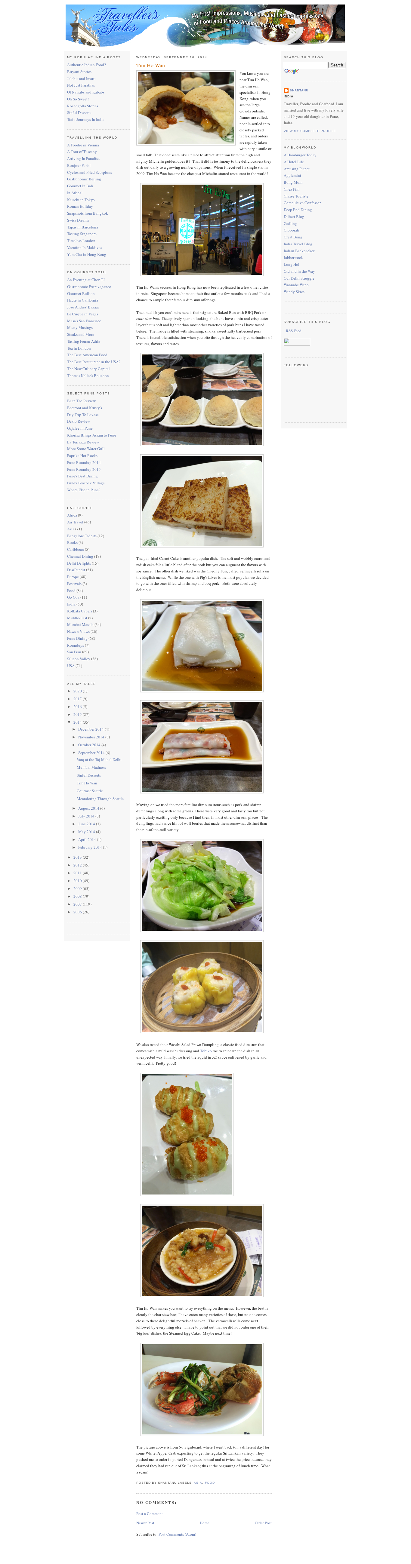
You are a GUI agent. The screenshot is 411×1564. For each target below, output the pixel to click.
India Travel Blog (298, 244)
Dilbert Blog (294, 216)
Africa (72, 515)
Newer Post (145, 1523)
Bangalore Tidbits (82, 535)
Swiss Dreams (78, 220)
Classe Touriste (296, 196)
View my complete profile (310, 131)
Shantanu (299, 90)
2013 (78, 857)
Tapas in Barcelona (82, 227)
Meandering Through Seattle (100, 798)
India (71, 604)
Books (72, 542)
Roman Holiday (80, 206)
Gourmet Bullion (81, 293)
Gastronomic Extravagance (89, 286)
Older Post (263, 1523)
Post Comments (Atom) (177, 1534)
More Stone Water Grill (86, 448)
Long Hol (291, 264)
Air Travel (75, 522)
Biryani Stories (79, 71)
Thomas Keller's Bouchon (88, 375)
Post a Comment (149, 1513)
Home (204, 1523)
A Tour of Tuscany (82, 151)
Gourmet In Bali (80, 186)
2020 (78, 691)
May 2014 (87, 831)
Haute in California (82, 300)
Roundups (75, 645)
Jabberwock (293, 257)
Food (71, 590)
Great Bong (293, 237)
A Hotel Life (294, 161)
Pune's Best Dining (82, 476)
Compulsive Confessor (302, 202)
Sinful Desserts (79, 112)
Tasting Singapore (82, 233)
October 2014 (89, 744)
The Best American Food (87, 354)
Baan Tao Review (81, 400)
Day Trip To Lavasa (83, 414)
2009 (78, 888)
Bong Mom (293, 182)
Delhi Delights (79, 563)
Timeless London (81, 240)
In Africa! (74, 192)
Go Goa (73, 597)
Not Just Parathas (81, 85)
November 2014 (91, 737)
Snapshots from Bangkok (87, 213)
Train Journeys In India (85, 119)
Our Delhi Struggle (299, 278)
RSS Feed (293, 330)
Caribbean (75, 549)
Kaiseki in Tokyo (81, 199)
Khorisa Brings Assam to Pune (91, 435)
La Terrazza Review (83, 442)
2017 (78, 698)
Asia (70, 529)
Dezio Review (78, 421)
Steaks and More (80, 334)
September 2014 (92, 752)
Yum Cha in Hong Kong (86, 254)
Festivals (74, 583)
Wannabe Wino (296, 284)
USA (71, 665)
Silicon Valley (78, 658)
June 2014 (87, 823)
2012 (78, 865)
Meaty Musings (80, 327)
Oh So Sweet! (78, 99)
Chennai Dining (80, 556)
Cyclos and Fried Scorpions (89, 172)
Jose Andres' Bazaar (83, 307)
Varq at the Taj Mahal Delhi (99, 759)
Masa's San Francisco (84, 321)
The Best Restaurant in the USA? (93, 361)
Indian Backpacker (299, 250)
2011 (78, 873)
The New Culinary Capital (88, 368)
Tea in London (79, 348)
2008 (78, 896)
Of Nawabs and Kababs (85, 92)
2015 (78, 714)
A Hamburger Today (300, 155)
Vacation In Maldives (84, 247)
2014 (78, 722)
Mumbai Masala (80, 624)
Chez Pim (291, 189)
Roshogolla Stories (82, 106)
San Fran (74, 652)
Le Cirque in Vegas (82, 314)
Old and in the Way (299, 271)
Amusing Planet (297, 168)
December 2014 (91, 729)
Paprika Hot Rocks (82, 455)
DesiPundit (76, 569)
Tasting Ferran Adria (83, 341)
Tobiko (206, 1050)
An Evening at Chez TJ (86, 279)
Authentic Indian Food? (86, 64)
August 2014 (89, 808)
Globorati (291, 230)
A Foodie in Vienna (83, 145)
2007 (78, 904)
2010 (78, 880)
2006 (78, 912)
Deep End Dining (298, 209)
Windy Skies (294, 291)
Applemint (292, 175)
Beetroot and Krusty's (84, 407)
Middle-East (77, 618)
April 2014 (87, 839)
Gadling (290, 223)
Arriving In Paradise (83, 158)
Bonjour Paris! (79, 165)
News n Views (78, 631)
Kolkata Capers (79, 611)
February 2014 (90, 847)
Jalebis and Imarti (81, 78)
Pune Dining (77, 638)
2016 (78, 706)
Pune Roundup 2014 (84, 462)
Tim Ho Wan (87, 783)
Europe (73, 576)
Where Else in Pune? (83, 489)
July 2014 (86, 816)
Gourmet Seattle (90, 790)
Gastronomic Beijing (84, 179)
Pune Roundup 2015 (84, 469)
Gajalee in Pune (80, 428)
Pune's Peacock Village (86, 483)
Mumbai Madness (91, 767)
